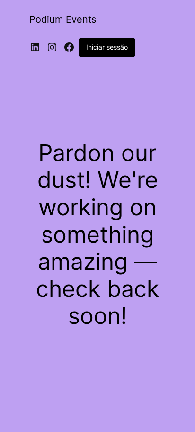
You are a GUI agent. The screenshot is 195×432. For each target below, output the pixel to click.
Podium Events (62, 19)
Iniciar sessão (107, 47)
